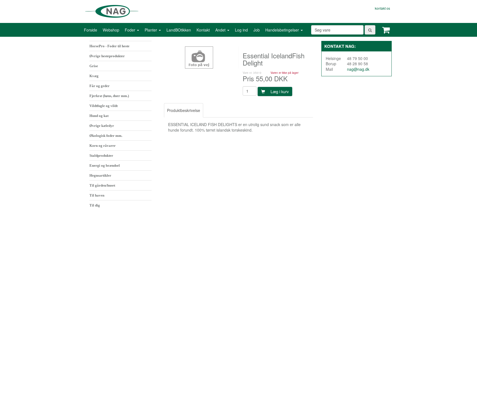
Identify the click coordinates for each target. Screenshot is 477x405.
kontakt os (382, 8)
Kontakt (203, 30)
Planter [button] (151, 30)
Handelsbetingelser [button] (282, 30)
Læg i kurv (280, 91)
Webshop (111, 30)
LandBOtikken (178, 30)
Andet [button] (221, 30)
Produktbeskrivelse (183, 110)
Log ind (241, 30)
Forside (90, 30)
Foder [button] (130, 30)
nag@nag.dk (358, 69)
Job (256, 30)
